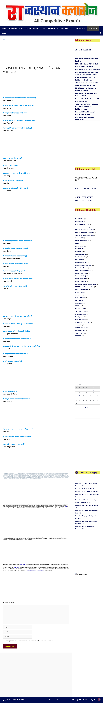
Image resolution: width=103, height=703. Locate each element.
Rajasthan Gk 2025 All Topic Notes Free (87, 492)
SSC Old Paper (79, 303)
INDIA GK (78, 243)
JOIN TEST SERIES (85, 197)
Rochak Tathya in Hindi (81, 289)
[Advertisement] (36, 85)
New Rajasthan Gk (16, 28)
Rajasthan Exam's (96, 700)
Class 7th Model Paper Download (84, 230)
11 (79, 395)
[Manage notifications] (99, 699)
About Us (48, 700)
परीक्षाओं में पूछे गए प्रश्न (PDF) (82, 322)
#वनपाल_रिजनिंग (22, 564)
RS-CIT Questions (80, 292)
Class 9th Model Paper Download (84, 235)
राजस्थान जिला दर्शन (80, 330)
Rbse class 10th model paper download (85, 284)
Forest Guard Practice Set (82, 240)
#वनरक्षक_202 (4, 473)
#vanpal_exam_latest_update (49, 537)
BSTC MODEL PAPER (82, 224)
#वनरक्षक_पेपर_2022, (17, 473)
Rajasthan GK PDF (80, 279)
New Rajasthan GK (80, 257)
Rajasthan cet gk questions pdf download (87, 69)
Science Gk (78, 295)
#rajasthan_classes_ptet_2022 (62, 538)
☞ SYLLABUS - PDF (83, 200)
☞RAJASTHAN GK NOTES (86, 188)
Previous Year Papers (50, 28)
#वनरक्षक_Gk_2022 (44, 538)
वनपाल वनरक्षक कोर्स (80, 333)
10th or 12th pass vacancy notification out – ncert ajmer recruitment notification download (86, 106)
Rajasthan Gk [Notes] (81, 273)
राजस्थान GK (78, 325)
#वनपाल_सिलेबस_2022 (6, 539)
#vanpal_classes (16, 567)
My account (63, 700)
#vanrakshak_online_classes (31, 570)
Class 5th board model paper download (86, 227)
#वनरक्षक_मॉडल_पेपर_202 (6, 536)
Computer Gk (79, 238)
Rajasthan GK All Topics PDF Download (87, 489)
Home (4, 28)
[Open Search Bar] (100, 33)
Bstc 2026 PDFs (80, 28)
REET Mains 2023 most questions (84, 287)
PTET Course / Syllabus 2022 (83, 270)
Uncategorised (79, 317)
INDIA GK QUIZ (80, 246)
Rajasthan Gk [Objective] (82, 276)
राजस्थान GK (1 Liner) (81, 328)
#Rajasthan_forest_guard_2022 (21, 536)
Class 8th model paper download (84, 232)
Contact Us (55, 700)
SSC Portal (78, 306)
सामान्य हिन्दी (78, 336)
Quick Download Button (83, 700)
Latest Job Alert (32, 28)
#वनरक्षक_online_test (49, 538)
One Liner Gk (79, 260)
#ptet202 (8, 473)
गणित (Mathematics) (80, 319)
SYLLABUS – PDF (66, 28)
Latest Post (93, 28)
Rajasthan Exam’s (84, 49)
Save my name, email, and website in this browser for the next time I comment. (29, 641)
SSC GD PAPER (80, 298)
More (4, 33)
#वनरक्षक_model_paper (40, 570)
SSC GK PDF (79, 300)
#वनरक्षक (66, 506)
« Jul (86, 407)
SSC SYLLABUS (80, 308)
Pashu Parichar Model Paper (83, 265)
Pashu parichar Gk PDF (82, 262)
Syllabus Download (80, 314)
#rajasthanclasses (12, 473)
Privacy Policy (71, 700)
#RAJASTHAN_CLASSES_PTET (30, 536)
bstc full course (79, 221)
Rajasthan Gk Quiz (80, 281)
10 (76, 395)
